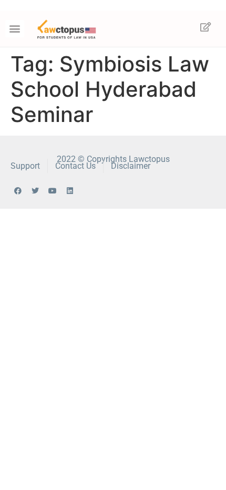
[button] (14, 28)
